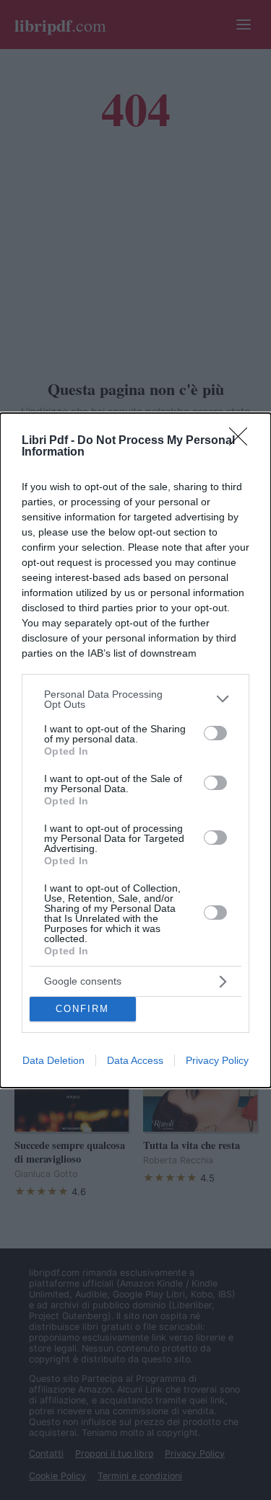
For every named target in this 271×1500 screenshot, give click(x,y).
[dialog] (135, 750)
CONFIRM (82, 1008)
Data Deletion (53, 1060)
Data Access (135, 1060)
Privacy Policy (217, 1060)
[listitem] (135, 699)
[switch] (215, 733)
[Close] (243, 441)
